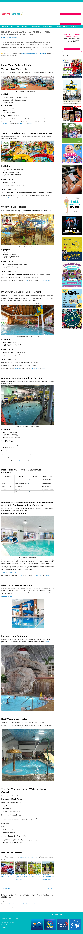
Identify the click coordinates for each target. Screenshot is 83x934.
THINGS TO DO (25, 26)
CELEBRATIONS (47, 26)
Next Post (51, 888)
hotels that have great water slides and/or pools (33, 53)
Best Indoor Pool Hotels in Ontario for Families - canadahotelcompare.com (26, 904)
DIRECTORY (66, 26)
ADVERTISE (74, 26)
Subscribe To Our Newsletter (8, 921)
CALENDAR (5, 26)
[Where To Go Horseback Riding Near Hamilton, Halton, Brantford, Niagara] (48, 868)
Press (2, 926)
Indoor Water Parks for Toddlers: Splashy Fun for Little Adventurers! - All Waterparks (28, 901)
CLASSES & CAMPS (36, 26)
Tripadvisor (4, 123)
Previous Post (5, 888)
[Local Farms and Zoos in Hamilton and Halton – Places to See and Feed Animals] (21, 868)
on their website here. (39, 460)
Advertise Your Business (7, 922)
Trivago (24, 123)
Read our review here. (7, 596)
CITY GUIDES (57, 26)
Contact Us (4, 924)
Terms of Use (4, 927)
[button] (81, 26)
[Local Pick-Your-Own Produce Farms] (7, 868)
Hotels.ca (36, 197)
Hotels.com (31, 123)
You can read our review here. (40, 727)
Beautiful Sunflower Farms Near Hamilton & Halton (34, 876)
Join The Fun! (72, 49)
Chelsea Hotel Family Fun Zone (9, 572)
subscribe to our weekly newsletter (29, 857)
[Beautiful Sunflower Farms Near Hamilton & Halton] (34, 868)
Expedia (20, 123)
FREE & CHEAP (15, 26)
